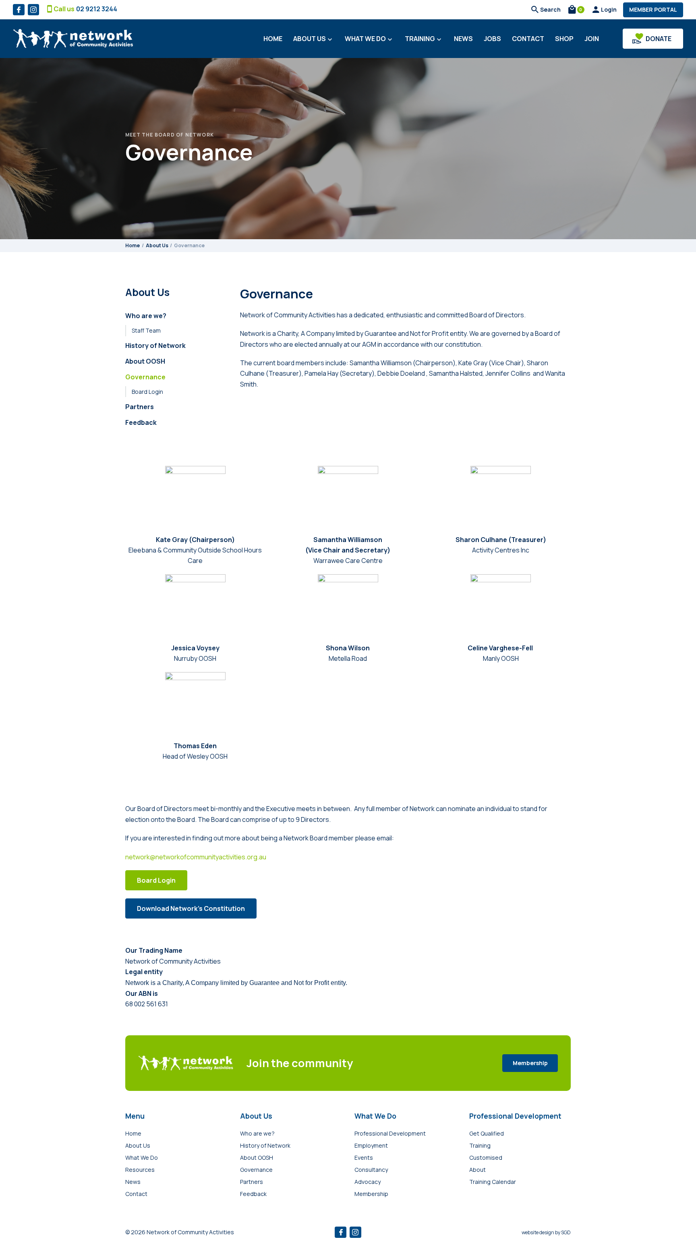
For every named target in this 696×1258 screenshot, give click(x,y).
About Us (313, 38)
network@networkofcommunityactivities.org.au (195, 856)
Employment (371, 1145)
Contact (528, 38)
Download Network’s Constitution (191, 908)
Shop (564, 38)
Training (424, 38)
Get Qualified (486, 1133)
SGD (566, 1232)
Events (363, 1157)
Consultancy (371, 1169)
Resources (140, 1169)
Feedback (141, 422)
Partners (139, 406)
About (477, 1169)
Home (272, 38)
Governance (145, 376)
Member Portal (653, 9)
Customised (485, 1157)
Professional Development (390, 1133)
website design (538, 1232)
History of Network (155, 345)
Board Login (147, 391)
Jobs (492, 38)
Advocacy (367, 1182)
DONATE (658, 38)
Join (591, 38)
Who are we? (145, 315)
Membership (530, 1063)
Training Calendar (492, 1182)
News (463, 38)
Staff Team (146, 330)
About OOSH (145, 361)
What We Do (369, 38)
